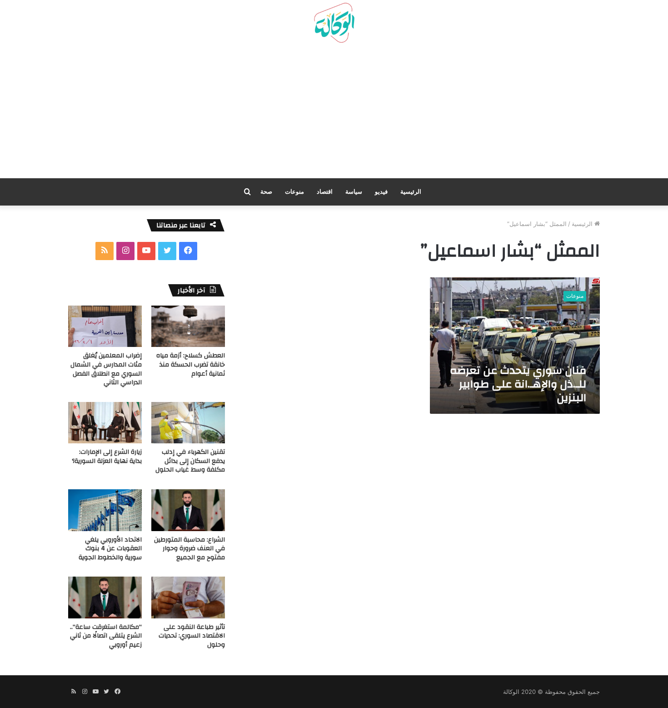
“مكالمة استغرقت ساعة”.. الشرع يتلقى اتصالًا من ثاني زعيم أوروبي (106, 636)
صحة (266, 191)
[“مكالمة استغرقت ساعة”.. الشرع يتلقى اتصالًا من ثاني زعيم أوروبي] (105, 597)
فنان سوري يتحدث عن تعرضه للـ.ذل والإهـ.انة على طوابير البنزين (518, 384)
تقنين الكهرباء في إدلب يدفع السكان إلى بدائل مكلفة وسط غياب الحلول (190, 461)
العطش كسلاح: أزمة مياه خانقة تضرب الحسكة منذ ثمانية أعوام (190, 364)
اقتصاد (325, 191)
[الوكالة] (333, 23)
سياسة (353, 191)
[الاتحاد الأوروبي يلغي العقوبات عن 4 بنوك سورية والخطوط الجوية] (105, 510)
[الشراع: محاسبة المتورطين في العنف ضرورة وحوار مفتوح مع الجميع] (188, 510)
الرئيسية (410, 191)
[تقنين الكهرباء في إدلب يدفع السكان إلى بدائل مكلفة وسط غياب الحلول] (188, 422)
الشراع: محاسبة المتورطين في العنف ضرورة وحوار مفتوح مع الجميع (189, 548)
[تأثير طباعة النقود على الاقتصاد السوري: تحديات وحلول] (188, 597)
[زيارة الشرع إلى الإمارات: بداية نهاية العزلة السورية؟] (105, 422)
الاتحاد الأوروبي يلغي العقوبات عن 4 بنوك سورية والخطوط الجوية (110, 548)
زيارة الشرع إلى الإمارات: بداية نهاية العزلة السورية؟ (107, 456)
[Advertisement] (334, 114)
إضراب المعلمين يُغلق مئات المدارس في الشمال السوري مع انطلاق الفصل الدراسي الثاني (106, 369)
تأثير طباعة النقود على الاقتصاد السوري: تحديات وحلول (192, 636)
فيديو (381, 191)
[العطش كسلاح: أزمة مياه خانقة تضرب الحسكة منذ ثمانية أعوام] (188, 326)
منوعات (294, 191)
